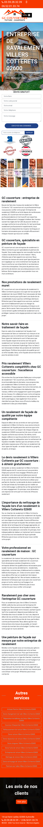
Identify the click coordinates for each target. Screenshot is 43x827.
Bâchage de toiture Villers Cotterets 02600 (21, 757)
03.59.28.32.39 (13, 2)
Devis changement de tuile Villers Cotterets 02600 (21, 714)
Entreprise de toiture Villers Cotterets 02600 (21, 752)
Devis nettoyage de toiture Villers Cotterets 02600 (21, 761)
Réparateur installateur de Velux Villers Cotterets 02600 (21, 719)
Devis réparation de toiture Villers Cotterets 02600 (21, 739)
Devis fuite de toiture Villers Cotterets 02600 (21, 748)
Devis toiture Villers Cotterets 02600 (21, 734)
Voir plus (21, 801)
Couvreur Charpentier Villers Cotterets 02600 (21, 725)
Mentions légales (33, 823)
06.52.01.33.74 (30, 820)
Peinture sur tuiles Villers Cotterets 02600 (21, 766)
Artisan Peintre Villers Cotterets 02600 (21, 709)
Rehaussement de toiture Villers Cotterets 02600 (21, 730)
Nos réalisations (16, 78)
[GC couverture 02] (15, 15)
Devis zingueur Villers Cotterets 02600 (21, 743)
